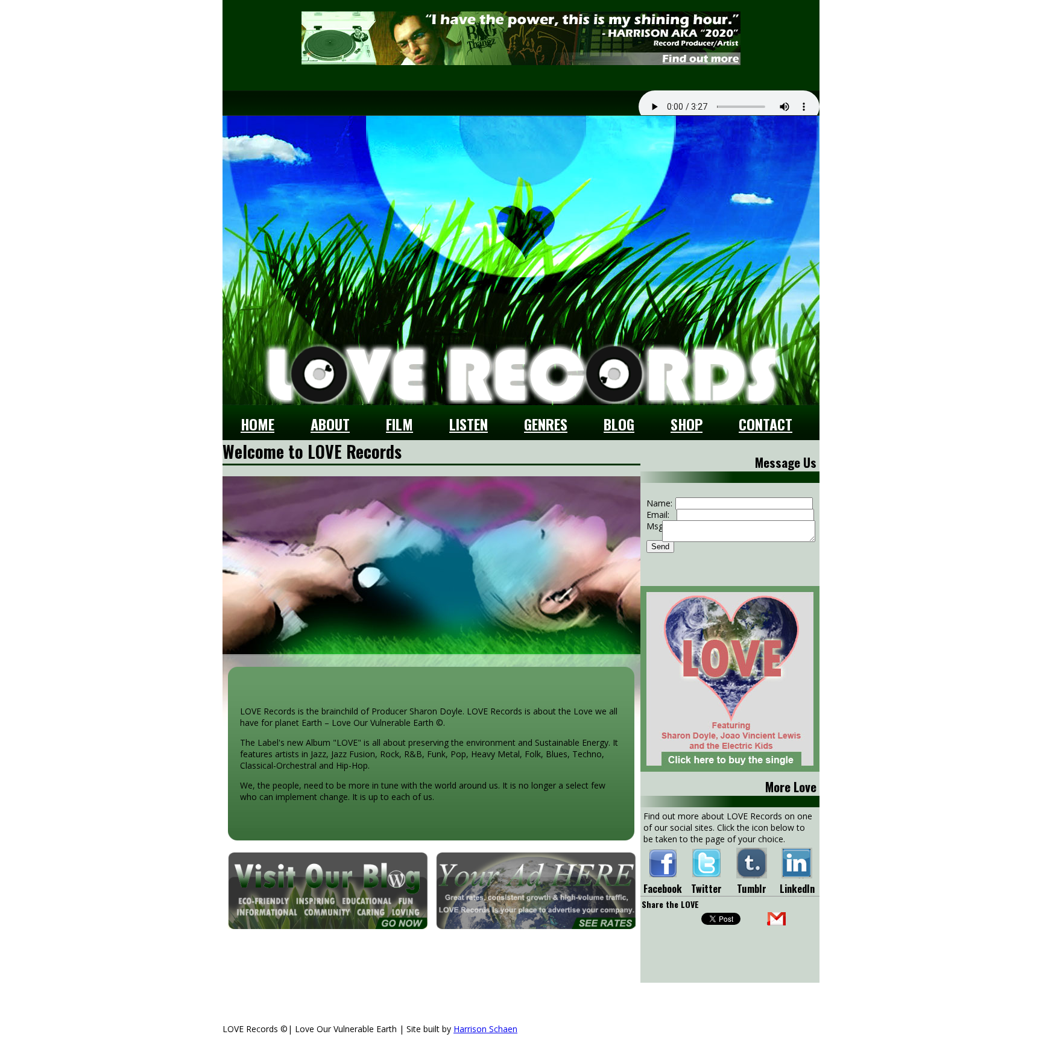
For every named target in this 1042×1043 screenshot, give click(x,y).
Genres (545, 424)
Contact (765, 424)
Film (399, 424)
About (330, 424)
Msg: (655, 526)
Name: (659, 503)
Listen (468, 424)
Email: (657, 514)
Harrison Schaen (485, 1029)
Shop (687, 424)
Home (257, 424)
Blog (619, 424)
